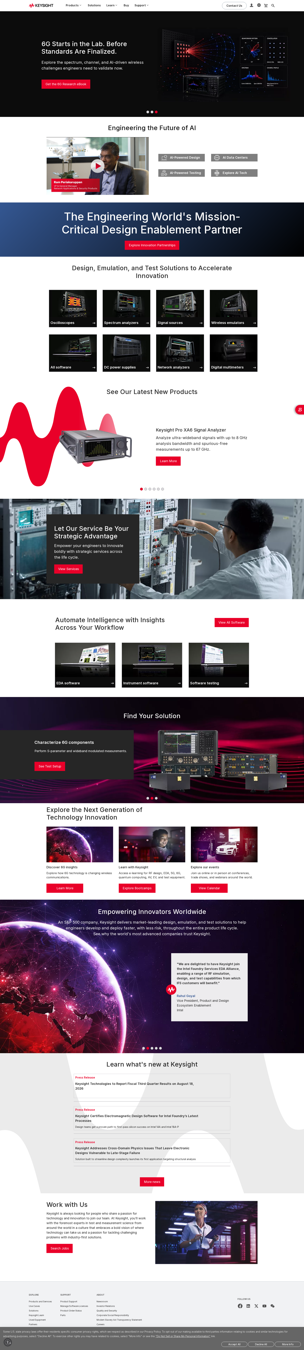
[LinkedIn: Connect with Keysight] (248, 1306)
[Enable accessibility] (8, 1342)
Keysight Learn (36, 1315)
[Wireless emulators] (234, 289)
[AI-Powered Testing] (181, 168)
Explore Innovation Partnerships (152, 245)
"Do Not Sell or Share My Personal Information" (183, 1336)
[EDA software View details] (85, 642)
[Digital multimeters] (234, 333)
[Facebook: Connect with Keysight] (240, 1306)
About (100, 1294)
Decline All (261, 1344)
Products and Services (40, 1301)
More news (152, 1182)
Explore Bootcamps (137, 888)
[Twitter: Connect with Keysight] (256, 1306)
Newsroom (102, 1301)
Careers (100, 1324)
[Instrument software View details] (152, 642)
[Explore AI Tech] (234, 168)
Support (65, 1294)
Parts (63, 1315)
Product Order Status (71, 1310)
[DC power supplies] (127, 333)
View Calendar (209, 888)
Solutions (94, 5)
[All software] (73, 333)
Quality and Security (107, 1310)
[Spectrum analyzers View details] (127, 289)
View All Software (231, 622)
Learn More (168, 461)
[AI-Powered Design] (181, 153)
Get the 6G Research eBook (66, 84)
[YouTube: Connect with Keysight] (264, 1306)
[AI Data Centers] (234, 153)
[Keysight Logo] (42, 5)
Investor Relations (106, 1306)
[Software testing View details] (219, 642)
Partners (33, 1324)
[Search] (273, 6)
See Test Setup (50, 766)
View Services (68, 569)
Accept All (234, 1344)
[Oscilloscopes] (73, 289)
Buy (126, 5)
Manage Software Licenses (74, 1306)
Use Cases (34, 1306)
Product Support (68, 1301)
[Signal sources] (180, 289)
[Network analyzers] (180, 333)
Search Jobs (59, 1248)
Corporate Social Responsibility (113, 1315)
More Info (288, 1344)
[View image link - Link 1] (95, 446)
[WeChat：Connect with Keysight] (272, 1306)
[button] (252, 6)
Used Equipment (37, 1319)
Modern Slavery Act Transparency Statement (119, 1319)
